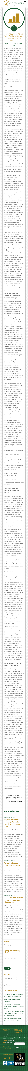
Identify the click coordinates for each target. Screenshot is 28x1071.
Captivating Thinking (9, 817)
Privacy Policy (6, 1046)
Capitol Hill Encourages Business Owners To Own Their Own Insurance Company (15, 797)
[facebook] (10, 1058)
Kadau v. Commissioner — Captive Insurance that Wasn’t (13, 900)
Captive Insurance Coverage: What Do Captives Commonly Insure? (12, 823)
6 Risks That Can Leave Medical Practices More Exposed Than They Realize (14, 1006)
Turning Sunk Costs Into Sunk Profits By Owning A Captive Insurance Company (14, 37)
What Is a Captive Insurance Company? (12, 864)
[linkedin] (5, 1058)
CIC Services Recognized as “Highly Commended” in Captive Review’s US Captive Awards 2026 (14, 1013)
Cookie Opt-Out (7, 1048)
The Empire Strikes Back (15, 801)
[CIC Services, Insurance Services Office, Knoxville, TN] (8, 1063)
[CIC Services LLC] (14, 5)
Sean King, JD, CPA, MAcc (10, 43)
